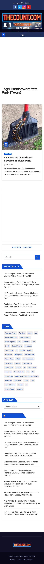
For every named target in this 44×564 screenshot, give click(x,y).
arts (36, 333)
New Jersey (32, 367)
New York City (19, 372)
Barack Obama (25, 337)
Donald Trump (17, 346)
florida (22, 350)
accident (22, 333)
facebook (28, 346)
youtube (20, 389)
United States (9, 389)
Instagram (18, 354)
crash (7, 346)
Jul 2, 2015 (10, 165)
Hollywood (8, 354)
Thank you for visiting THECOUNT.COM (22, 556)
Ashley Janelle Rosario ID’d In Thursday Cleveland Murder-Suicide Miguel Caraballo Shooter (20, 483)
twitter (20, 385)
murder (18, 367)
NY (28, 372)
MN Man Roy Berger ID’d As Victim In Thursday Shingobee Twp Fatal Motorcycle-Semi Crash (22, 503)
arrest (30, 333)
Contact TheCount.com (24, 559)
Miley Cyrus (9, 367)
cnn (33, 342)
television (17, 380)
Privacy (12, 559)
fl (16, 350)
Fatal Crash (9, 350)
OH (32, 372)
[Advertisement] (22, 61)
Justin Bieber (29, 354)
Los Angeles (27, 363)
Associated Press (11, 337)
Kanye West (9, 359)
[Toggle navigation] (22, 34)
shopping (8, 380)
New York (8, 372)
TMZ (32, 380)
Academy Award (10, 333)
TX (26, 385)
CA (19, 342)
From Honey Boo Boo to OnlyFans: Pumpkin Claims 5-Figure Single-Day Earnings (19, 472)
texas (26, 380)
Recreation (9, 376)
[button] (40, 35)
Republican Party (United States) (27, 376)
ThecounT (8, 153)
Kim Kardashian (28, 359)
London (17, 363)
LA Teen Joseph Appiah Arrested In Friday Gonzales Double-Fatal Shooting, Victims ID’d (21, 295)
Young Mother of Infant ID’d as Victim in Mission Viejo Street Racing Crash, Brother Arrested (21, 284)
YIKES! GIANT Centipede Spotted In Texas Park (18, 159)
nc (24, 367)
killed (18, 359)
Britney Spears (10, 342)
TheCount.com (14, 415)
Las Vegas (8, 363)
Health (29, 350)
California (26, 342)
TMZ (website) (10, 385)
